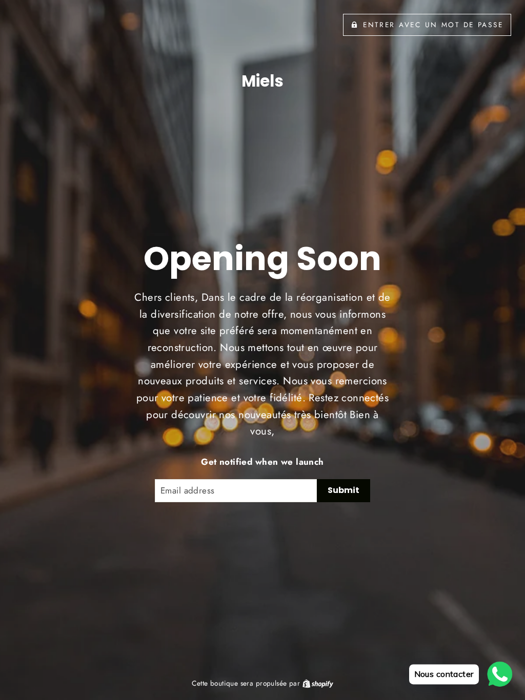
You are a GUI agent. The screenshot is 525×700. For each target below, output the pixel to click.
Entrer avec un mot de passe (433, 24)
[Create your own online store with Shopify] (317, 683)
